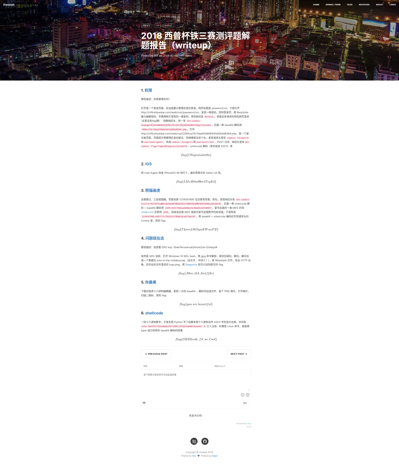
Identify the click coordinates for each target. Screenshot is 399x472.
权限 (148, 90)
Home (316, 4)
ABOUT (379, 4)
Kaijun (215, 455)
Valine (249, 423)
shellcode (154, 313)
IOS (148, 164)
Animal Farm (333, 4)
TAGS (350, 4)
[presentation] (196, 155)
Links (393, 4)
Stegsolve (191, 264)
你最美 (150, 282)
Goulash (8, 4)
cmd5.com (147, 212)
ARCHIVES (364, 4)
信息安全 (146, 25)
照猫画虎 (152, 190)
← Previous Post (156, 354)
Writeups (168, 25)
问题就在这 (154, 238)
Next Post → (239, 354)
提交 (245, 403)
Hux (194, 455)
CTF (157, 25)
